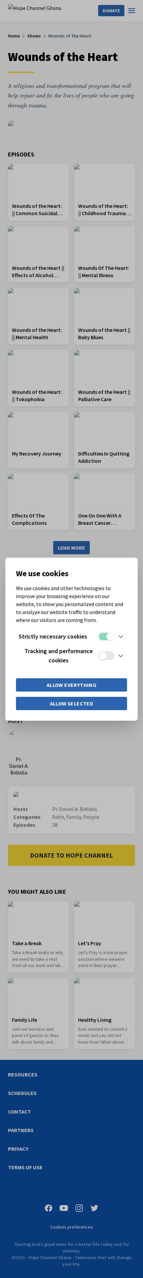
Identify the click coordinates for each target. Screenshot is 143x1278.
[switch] (106, 636)
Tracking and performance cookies (59, 655)
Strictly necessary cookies (53, 636)
